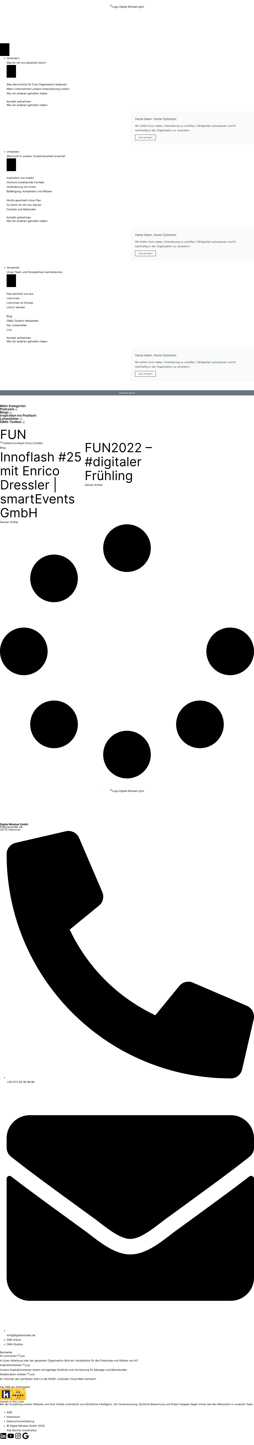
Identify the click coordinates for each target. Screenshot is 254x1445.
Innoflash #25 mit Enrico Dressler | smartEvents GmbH (41, 484)
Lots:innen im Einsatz (20, 302)
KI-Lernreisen (9, 1356)
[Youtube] (10, 1436)
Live (9, 329)
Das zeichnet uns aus (20, 293)
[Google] (25, 1436)
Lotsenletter (10, 419)
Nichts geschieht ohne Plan (24, 200)
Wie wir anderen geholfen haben (27, 93)
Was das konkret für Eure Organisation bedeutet (37, 84)
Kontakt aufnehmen (19, 101)
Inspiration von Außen (20, 177)
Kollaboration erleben (13, 1374)
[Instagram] (18, 1436)
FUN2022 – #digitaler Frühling (118, 461)
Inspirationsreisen (11, 1365)
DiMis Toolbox (11, 422)
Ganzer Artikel (9, 522)
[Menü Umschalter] (4, 49)
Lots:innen (13, 298)
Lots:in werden (16, 307)
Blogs (4, 412)
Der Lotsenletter (17, 325)
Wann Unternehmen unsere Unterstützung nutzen (38, 89)
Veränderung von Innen (21, 186)
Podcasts (7, 409)
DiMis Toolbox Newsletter (23, 320)
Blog (9, 316)
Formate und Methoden (21, 209)
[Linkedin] (3, 1436)
